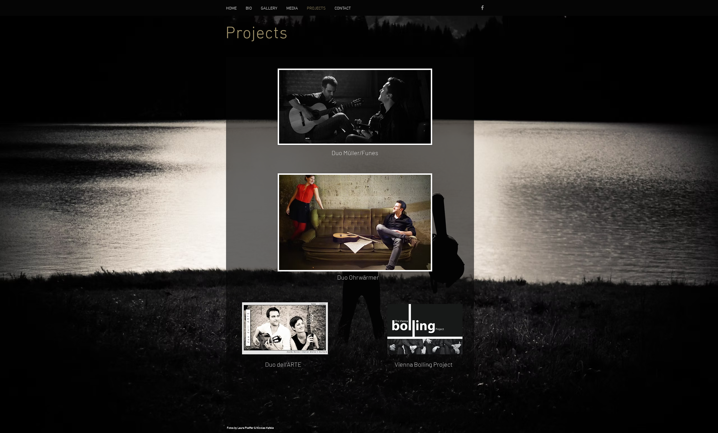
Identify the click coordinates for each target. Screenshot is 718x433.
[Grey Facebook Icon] (482, 7)
